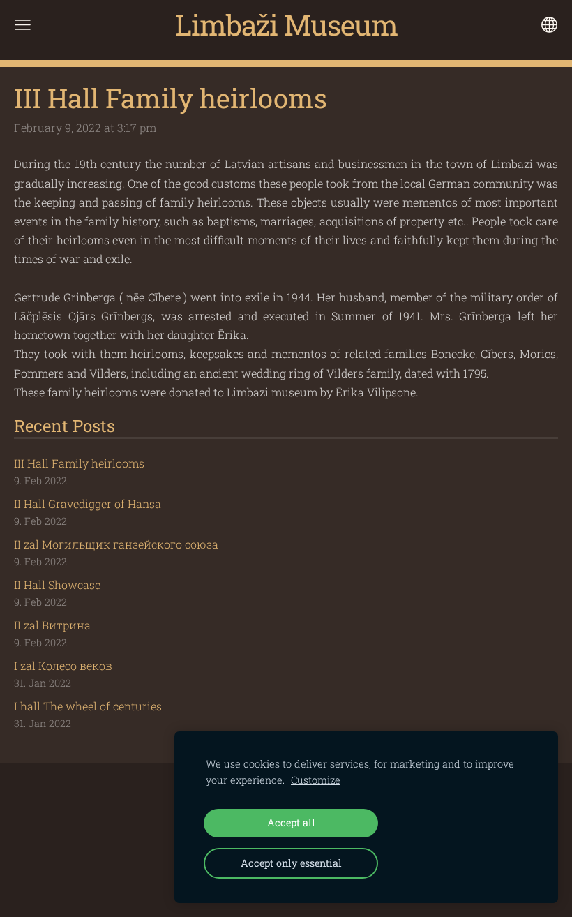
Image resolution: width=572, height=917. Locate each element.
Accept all (291, 822)
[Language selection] (549, 25)
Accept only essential (291, 863)
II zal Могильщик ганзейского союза (116, 544)
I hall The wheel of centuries (88, 706)
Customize (315, 779)
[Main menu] (22, 25)
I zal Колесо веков (63, 665)
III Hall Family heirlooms (79, 463)
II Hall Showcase (57, 584)
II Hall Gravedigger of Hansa (87, 503)
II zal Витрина (52, 625)
